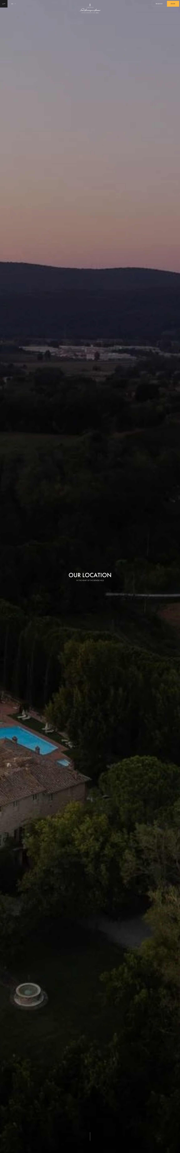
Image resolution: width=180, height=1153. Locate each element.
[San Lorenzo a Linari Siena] (90, 9)
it (15, 3)
